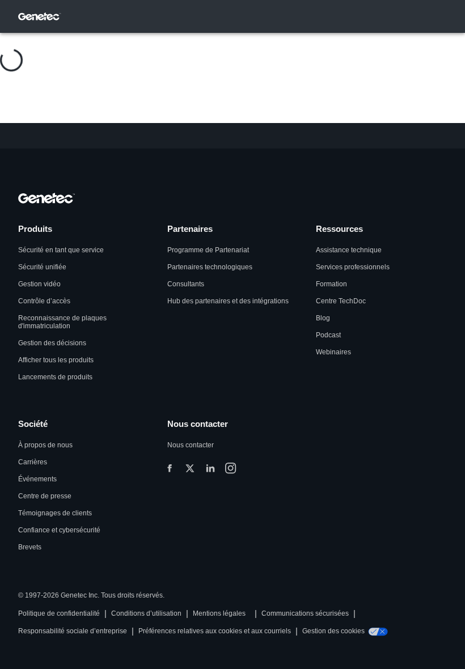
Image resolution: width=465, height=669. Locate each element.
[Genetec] (39, 16)
